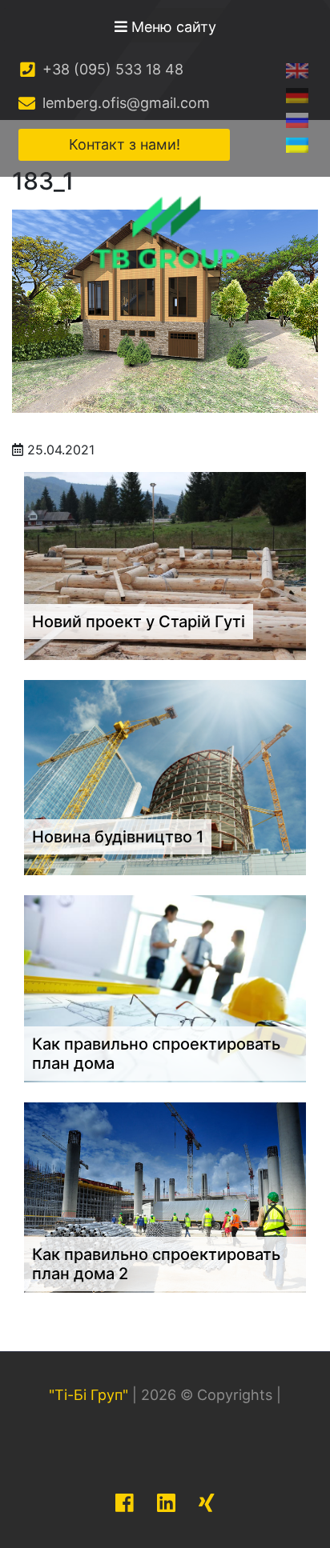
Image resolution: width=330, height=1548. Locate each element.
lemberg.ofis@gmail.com (124, 102)
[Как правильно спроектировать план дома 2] (165, 1196)
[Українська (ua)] (297, 144)
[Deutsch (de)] (297, 95)
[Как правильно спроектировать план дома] (165, 988)
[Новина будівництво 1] (165, 776)
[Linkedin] (166, 1503)
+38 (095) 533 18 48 (110, 69)
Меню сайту (171, 26)
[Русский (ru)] (297, 119)
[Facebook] (124, 1503)
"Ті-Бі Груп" (88, 1394)
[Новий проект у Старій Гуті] (165, 565)
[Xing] (206, 1503)
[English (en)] (297, 70)
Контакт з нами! (124, 144)
